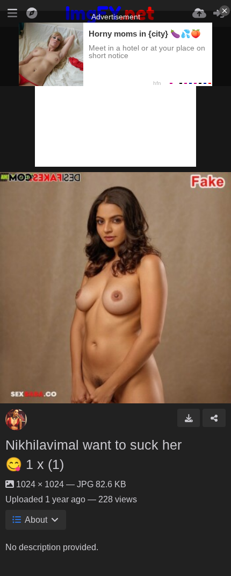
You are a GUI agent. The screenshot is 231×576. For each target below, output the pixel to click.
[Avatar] (16, 419)
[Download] (188, 418)
